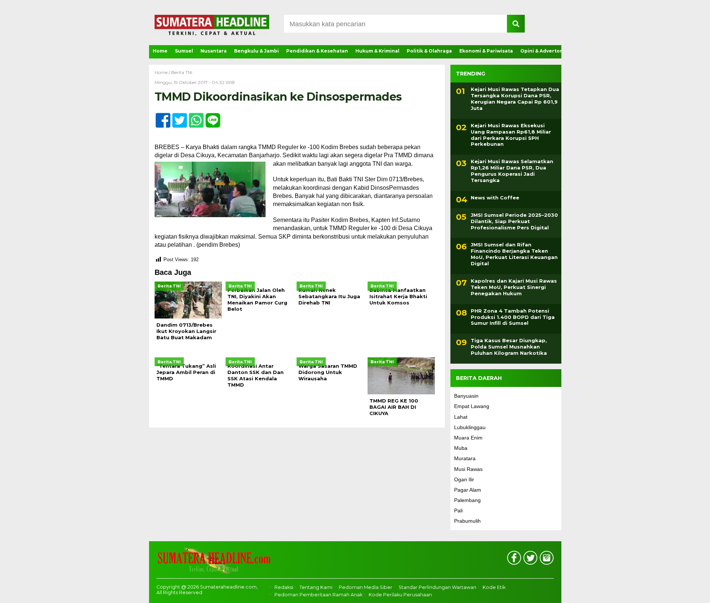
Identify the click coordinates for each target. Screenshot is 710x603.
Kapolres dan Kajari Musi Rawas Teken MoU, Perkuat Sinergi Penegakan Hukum (514, 287)
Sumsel (184, 51)
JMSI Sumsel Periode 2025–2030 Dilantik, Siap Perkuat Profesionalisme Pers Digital (514, 221)
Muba (460, 448)
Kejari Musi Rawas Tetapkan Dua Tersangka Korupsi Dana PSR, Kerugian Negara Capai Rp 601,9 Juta (515, 98)
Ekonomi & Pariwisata (486, 51)
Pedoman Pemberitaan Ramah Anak (318, 594)
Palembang (467, 500)
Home (160, 51)
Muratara (465, 458)
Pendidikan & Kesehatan (317, 51)
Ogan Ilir (464, 479)
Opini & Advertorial (544, 51)
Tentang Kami (316, 587)
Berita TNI (181, 72)
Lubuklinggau (470, 427)
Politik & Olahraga (429, 51)
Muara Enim (468, 438)
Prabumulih (467, 521)
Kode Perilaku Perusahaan (400, 594)
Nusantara (213, 51)
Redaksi (283, 587)
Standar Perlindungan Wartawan (437, 587)
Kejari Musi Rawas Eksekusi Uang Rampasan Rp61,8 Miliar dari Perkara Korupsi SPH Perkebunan (511, 134)
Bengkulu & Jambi (256, 51)
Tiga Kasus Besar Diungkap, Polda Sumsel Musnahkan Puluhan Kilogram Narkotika (509, 346)
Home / (163, 72)
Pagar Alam (467, 490)
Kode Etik (494, 587)
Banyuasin (466, 396)
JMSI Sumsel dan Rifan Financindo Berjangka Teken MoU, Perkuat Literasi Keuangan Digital (514, 254)
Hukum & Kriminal (377, 51)
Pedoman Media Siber (365, 587)
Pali (458, 510)
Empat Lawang (471, 406)
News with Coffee (495, 198)
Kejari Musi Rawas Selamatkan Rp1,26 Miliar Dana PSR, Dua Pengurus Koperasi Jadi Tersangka (512, 170)
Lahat (460, 417)
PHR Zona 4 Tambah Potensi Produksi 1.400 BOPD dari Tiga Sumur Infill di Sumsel (513, 317)
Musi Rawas (468, 469)
